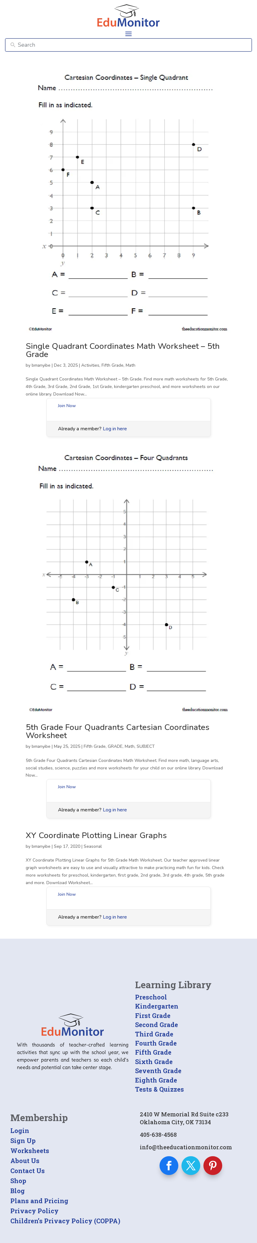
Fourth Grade (156, 1043)
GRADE (115, 746)
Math (130, 365)
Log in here (115, 428)
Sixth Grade (154, 1061)
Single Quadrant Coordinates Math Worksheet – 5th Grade (123, 350)
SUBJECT (146, 746)
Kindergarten (156, 1006)
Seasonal (93, 846)
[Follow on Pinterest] (212, 1165)
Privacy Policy (34, 1211)
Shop (18, 1181)
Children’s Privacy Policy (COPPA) (65, 1221)
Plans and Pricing (39, 1201)
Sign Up (23, 1140)
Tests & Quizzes (159, 1089)
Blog (17, 1191)
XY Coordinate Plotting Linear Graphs (96, 835)
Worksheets (29, 1150)
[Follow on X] (190, 1165)
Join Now (67, 406)
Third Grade (154, 1034)
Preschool (151, 997)
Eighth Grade (156, 1080)
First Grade (152, 1015)
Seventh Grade (158, 1071)
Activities (90, 365)
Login (19, 1130)
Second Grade (156, 1024)
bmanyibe (41, 365)
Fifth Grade (112, 365)
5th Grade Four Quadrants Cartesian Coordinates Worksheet (117, 731)
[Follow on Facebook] (169, 1165)
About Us (24, 1160)
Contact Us (27, 1171)
